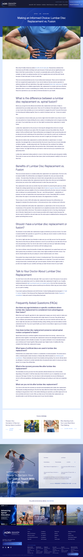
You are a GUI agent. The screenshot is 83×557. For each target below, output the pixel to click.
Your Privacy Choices (16, 555)
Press (56, 537)
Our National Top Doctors (33, 537)
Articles (56, 533)
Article (36, 13)
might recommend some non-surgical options (39, 283)
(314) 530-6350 (56, 553)
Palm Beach (38, 547)
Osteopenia (43, 537)
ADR (35, 4)
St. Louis (54, 547)
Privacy (9, 555)
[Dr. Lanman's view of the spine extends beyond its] (25, 513)
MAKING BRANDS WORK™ (28, 555)
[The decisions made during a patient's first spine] (58, 513)
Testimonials (57, 539)
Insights (56, 4)
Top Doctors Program (72, 537)
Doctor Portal (70, 535)
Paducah (46, 547)
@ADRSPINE (50, 501)
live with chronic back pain (42, 67)
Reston (62, 547)
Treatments (38, 4)
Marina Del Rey (74, 547)
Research (57, 535)
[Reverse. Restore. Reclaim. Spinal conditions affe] (74, 513)
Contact (69, 533)
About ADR (31, 4)
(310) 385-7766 (30, 553)
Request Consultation (74, 4)
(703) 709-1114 (64, 551)
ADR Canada (43, 539)
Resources (57, 531)
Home (29, 531)
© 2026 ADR (5, 555)
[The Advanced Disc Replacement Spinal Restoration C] (41, 513)
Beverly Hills (30, 547)
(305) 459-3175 (39, 553)
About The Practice (31, 533)
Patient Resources (50, 4)
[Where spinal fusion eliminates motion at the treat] (8, 513)
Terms (22, 555)
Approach (29, 539)
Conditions (44, 4)
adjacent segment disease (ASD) (53, 188)
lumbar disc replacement (55, 84)
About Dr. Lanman (31, 535)
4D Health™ (43, 535)
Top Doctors (65, 4)
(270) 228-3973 (47, 553)
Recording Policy (71, 539)
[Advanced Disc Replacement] (8, 3)
